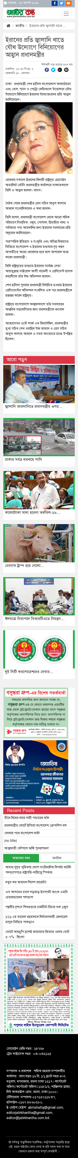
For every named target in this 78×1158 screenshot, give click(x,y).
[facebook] (47, 69)
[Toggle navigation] (66, 14)
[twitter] (53, 69)
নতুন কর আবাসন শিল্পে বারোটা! (25, 882)
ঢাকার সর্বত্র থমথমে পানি (23, 459)
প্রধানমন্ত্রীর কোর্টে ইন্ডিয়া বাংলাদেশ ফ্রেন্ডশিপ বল (35, 825)
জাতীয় (20, 26)
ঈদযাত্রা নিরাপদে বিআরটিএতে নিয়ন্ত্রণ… (35, 618)
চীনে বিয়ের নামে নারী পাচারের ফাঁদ (26, 818)
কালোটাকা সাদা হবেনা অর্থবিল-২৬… (32, 512)
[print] (66, 69)
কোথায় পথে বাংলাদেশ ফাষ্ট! (22, 833)
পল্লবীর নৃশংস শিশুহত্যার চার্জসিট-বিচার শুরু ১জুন (36, 907)
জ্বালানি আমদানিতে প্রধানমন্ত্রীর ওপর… (34, 406)
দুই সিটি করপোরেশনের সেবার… (29, 671)
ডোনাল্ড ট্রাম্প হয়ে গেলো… (24, 565)
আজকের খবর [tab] (21, 858)
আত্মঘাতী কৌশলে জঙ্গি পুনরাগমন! (26, 848)
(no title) (10, 841)
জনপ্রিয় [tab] (56, 858)
